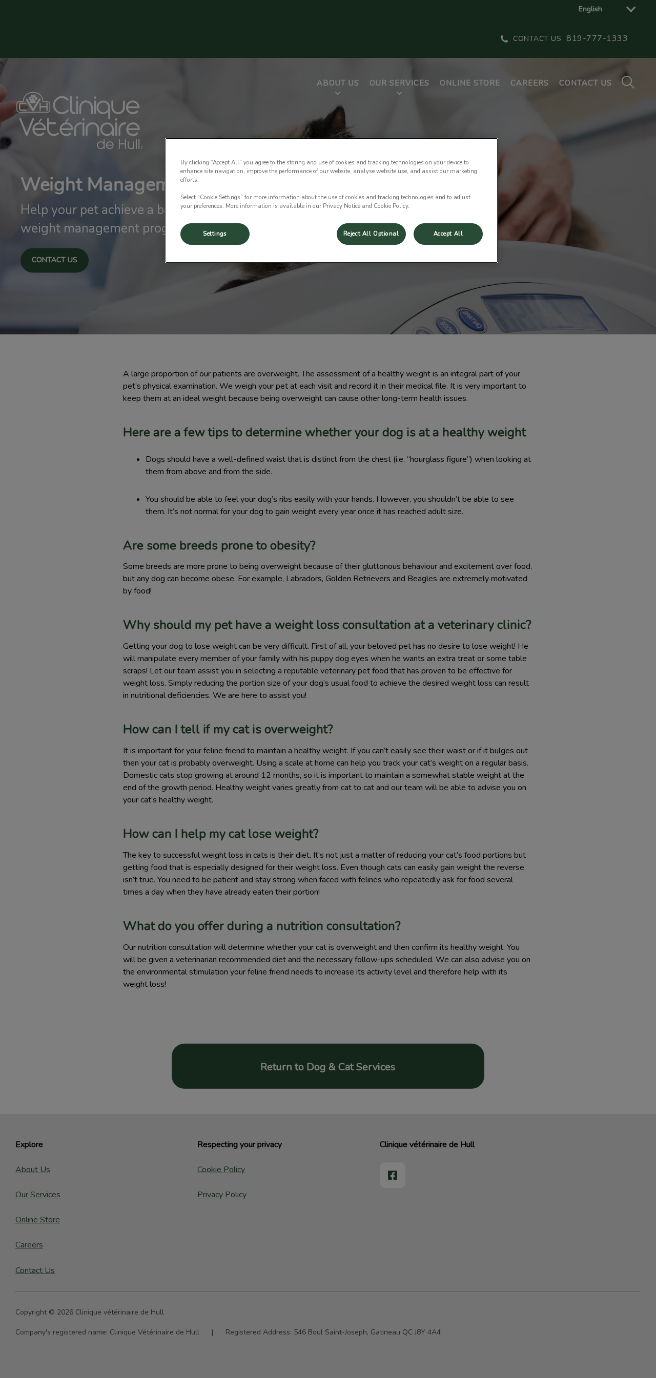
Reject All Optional (371, 233)
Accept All (448, 233)
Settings (215, 233)
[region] (331, 200)
